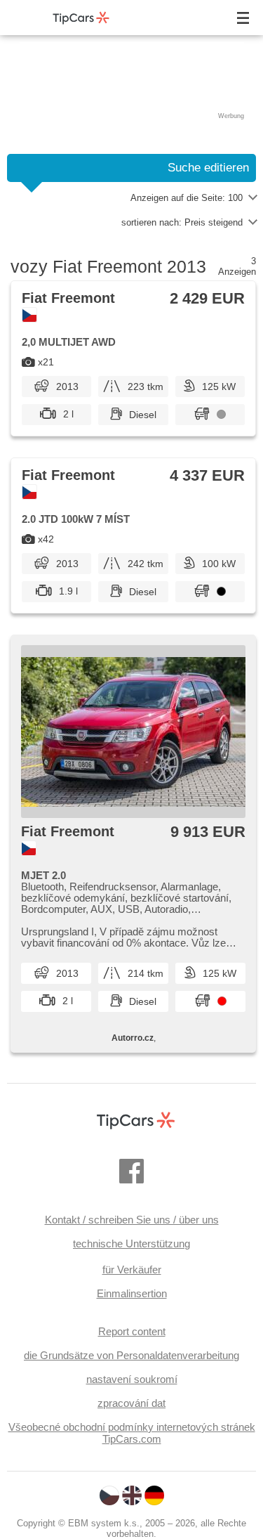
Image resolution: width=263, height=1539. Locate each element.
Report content (132, 1331)
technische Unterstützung (131, 1243)
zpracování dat (131, 1403)
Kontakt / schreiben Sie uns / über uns (132, 1220)
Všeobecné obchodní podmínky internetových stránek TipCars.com (131, 1433)
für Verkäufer (131, 1269)
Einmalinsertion (132, 1293)
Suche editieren (208, 167)
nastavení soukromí (131, 1379)
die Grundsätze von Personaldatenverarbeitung (131, 1355)
